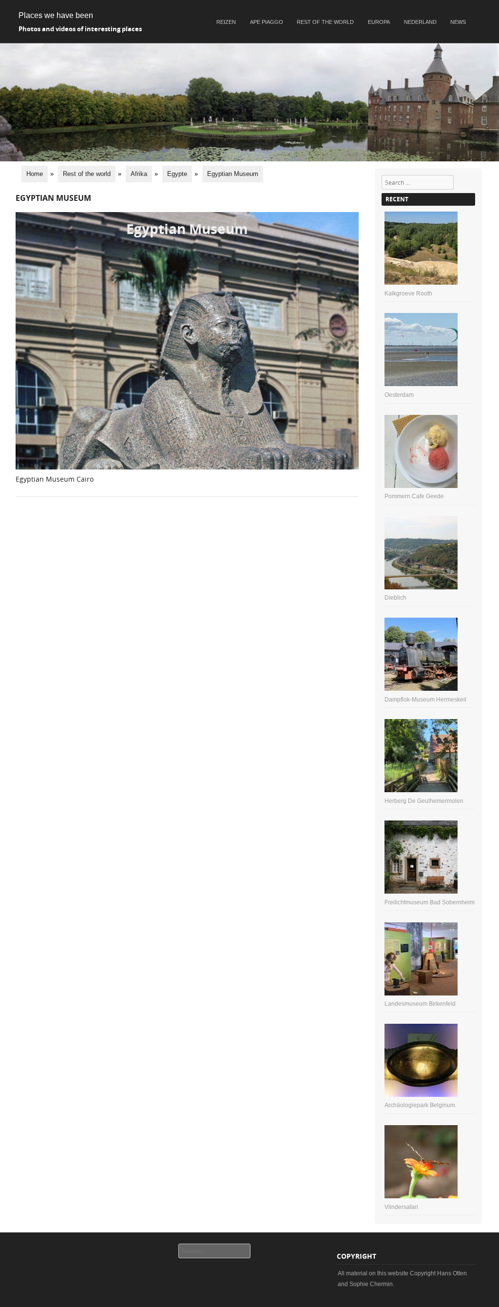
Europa (379, 22)
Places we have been (56, 15)
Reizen (226, 22)
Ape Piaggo (266, 22)
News (458, 22)
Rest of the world (325, 22)
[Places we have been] (249, 159)
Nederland (420, 22)
